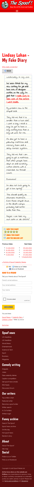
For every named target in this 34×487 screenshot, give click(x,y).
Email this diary (13, 235)
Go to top (5, 325)
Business (5, 356)
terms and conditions (11, 481)
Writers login (6, 414)
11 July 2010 (10, 250)
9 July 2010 (10, 254)
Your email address (9, 285)
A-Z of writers (7, 410)
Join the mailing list (15, 238)
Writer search (6, 407)
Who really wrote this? (10, 67)
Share (9, 71)
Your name (6, 290)
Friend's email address (10, 280)
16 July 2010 (27, 248)
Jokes (4, 372)
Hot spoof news (7, 433)
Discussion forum (8, 388)
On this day (6, 430)
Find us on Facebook (9, 460)
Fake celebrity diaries (9, 375)
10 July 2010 (10, 252)
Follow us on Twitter (20, 266)
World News (6, 343)
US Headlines (6, 337)
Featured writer (7, 401)
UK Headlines (6, 340)
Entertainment (7, 347)
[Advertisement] (17, 32)
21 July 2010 (27, 250)
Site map (5, 449)
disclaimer (25, 481)
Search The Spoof (8, 423)
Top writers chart (8, 398)
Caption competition (9, 378)
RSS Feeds (5, 385)
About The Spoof (8, 446)
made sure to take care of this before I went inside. (17, 99)
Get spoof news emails (10, 382)
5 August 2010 (27, 257)
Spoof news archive (9, 426)
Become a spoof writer (10, 404)
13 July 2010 (10, 248)
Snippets (5, 369)
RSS (9, 266)
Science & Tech (7, 350)
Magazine (5, 359)
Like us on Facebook (17, 269)
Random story (7, 436)
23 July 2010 (27, 254)
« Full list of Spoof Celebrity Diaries (14, 262)
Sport (4, 353)
